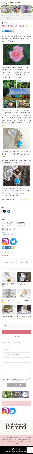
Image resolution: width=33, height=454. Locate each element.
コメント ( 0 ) (16, 331)
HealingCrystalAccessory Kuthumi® (20, 451)
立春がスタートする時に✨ (8, 285)
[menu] (30, 2)
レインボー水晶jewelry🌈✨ (8, 301)
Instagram (16, 448)
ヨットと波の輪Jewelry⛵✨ (23, 301)
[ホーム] (2, 14)
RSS (20, 448)
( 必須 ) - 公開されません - (11, 354)
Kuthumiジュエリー (16, 22)
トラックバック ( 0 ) (16, 336)
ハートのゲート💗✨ (8, 222)
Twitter (12, 448)
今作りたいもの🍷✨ (23, 284)
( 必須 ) (6, 349)
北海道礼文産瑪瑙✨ (8, 316)
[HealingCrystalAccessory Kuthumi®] (16, 428)
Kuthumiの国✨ (20, 222)
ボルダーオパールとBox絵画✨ (24, 317)
